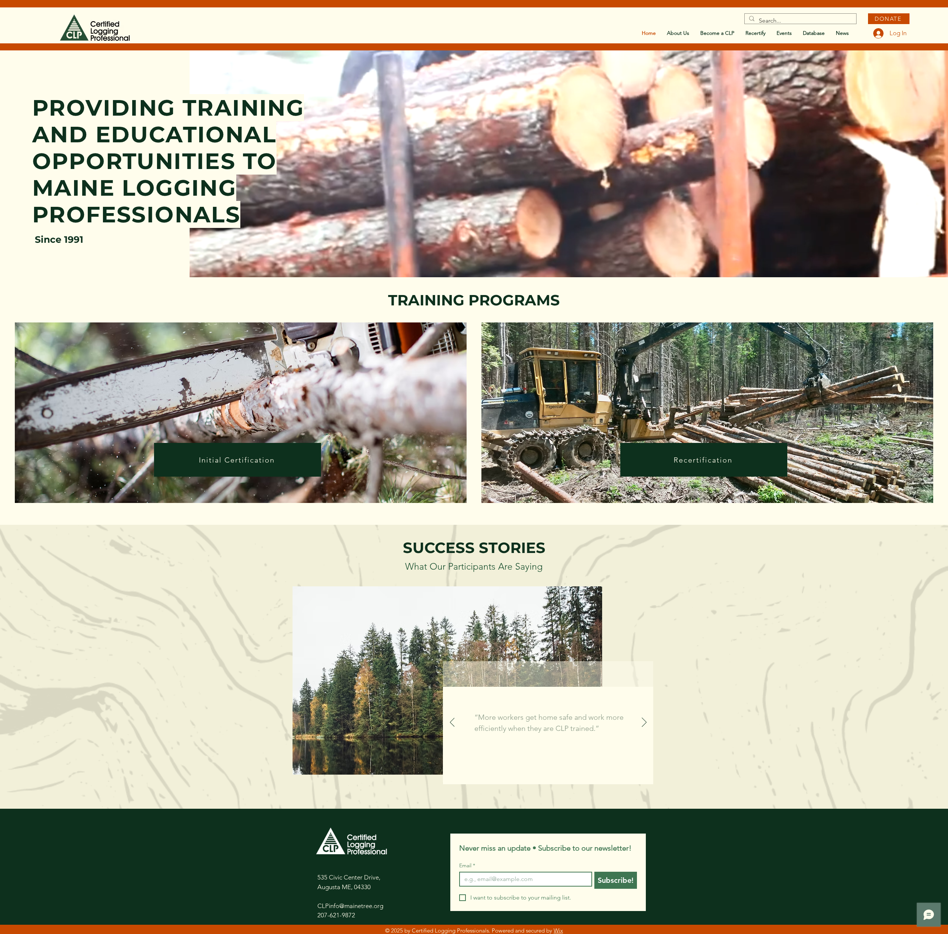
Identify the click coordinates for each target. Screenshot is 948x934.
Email (467, 865)
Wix (558, 930)
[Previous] (452, 723)
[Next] (644, 723)
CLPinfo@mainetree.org (350, 906)
